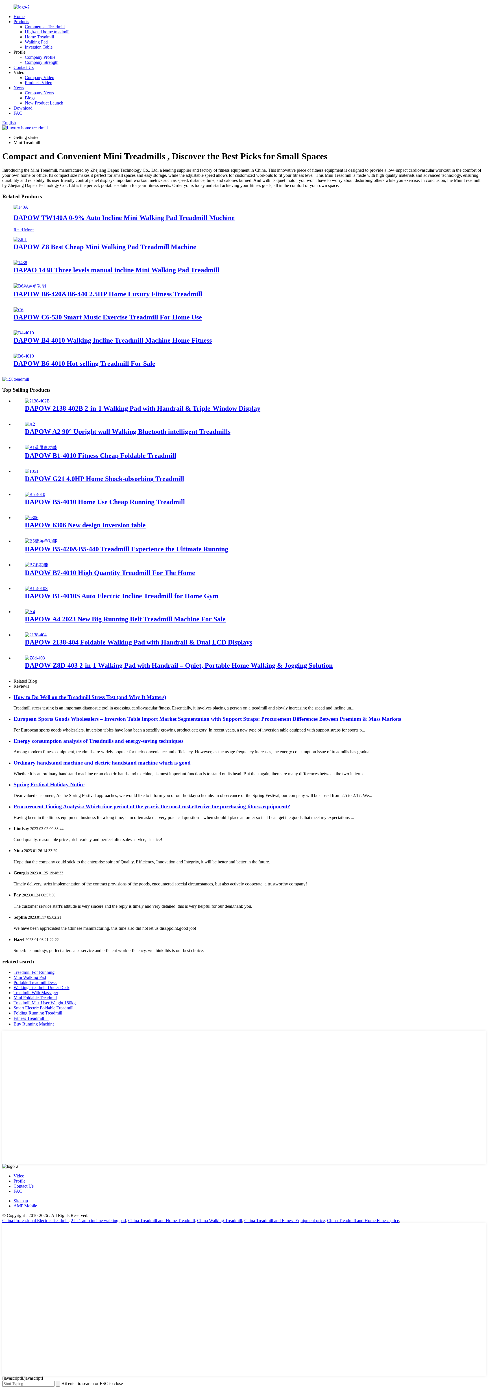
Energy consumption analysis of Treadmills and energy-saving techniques (98, 741)
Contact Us (24, 67)
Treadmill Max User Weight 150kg (45, 1002)
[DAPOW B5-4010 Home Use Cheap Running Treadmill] (35, 494)
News (19, 87)
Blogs (30, 97)
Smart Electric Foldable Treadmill (43, 1007)
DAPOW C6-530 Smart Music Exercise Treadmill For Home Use (108, 317)
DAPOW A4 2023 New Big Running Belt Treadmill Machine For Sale (125, 619)
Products (21, 21)
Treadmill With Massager (36, 992)
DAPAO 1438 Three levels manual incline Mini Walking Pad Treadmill (116, 270)
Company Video (39, 77)
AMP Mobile (25, 1205)
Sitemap (21, 1200)
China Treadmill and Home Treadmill (161, 1220)
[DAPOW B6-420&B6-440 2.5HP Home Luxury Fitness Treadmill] (30, 286)
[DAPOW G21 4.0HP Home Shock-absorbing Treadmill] (31, 471)
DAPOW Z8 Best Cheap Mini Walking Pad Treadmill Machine (105, 247)
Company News (39, 92)
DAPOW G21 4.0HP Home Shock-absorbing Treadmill (104, 478)
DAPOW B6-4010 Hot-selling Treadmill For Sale (84, 363)
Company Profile (40, 57)
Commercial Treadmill (45, 26)
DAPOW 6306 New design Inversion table (85, 525)
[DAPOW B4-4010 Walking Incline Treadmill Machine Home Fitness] (24, 332)
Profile (19, 1181)
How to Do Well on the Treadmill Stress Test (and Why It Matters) (90, 697)
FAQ (18, 113)
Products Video (38, 82)
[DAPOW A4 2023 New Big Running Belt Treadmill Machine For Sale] (30, 611)
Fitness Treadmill (31, 1018)
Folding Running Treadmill (38, 1013)
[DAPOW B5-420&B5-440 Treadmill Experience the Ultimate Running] (41, 541)
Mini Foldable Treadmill (35, 997)
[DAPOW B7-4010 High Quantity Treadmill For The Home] (36, 564)
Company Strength (41, 62)
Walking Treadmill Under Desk (41, 987)
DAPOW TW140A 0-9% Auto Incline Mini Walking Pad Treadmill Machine (124, 217)
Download (23, 108)
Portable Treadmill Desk (35, 982)
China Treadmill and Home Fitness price (363, 1220)
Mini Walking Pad (30, 977)
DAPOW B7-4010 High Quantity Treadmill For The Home (110, 572)
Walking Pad (36, 42)
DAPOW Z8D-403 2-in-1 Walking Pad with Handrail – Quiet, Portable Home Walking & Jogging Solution (179, 665)
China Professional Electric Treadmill (35, 1220)
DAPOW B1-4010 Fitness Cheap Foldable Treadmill (100, 455)
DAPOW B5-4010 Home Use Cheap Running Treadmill (105, 502)
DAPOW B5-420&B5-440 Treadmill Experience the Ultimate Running (126, 549)
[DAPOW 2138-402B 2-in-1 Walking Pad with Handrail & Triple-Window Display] (37, 401)
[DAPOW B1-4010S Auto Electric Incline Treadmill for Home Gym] (36, 588)
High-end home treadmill (47, 31)
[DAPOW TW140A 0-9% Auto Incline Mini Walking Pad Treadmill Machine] (21, 207)
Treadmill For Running (34, 972)
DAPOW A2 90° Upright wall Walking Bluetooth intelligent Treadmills (127, 431)
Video (19, 1176)
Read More (24, 229)
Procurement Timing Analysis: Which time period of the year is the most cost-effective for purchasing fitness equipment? (152, 806)
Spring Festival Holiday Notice (49, 784)
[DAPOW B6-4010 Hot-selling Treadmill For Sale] (24, 356)
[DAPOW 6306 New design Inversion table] (31, 517)
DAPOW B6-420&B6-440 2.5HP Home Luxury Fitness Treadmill (108, 294)
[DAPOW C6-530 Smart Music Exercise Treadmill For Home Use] (18, 309)
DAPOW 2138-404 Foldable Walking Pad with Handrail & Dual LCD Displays (138, 642)
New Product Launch (44, 103)
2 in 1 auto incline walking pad (98, 1220)
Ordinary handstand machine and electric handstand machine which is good (102, 763)
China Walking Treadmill (219, 1220)
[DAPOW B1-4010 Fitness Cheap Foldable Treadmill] (41, 447)
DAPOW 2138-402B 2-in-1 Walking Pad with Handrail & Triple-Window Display (142, 408)
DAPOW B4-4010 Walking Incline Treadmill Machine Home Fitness (113, 340)
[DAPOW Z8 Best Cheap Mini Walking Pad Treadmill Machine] (20, 239)
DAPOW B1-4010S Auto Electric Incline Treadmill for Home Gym (121, 596)
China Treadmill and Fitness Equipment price (284, 1220)
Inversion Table (39, 47)
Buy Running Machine (34, 1024)
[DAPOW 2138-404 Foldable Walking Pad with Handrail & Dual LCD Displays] (36, 634)
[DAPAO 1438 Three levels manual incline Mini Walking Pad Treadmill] (20, 262)
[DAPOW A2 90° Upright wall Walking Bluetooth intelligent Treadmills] (30, 424)
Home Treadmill (39, 36)
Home (19, 16)
